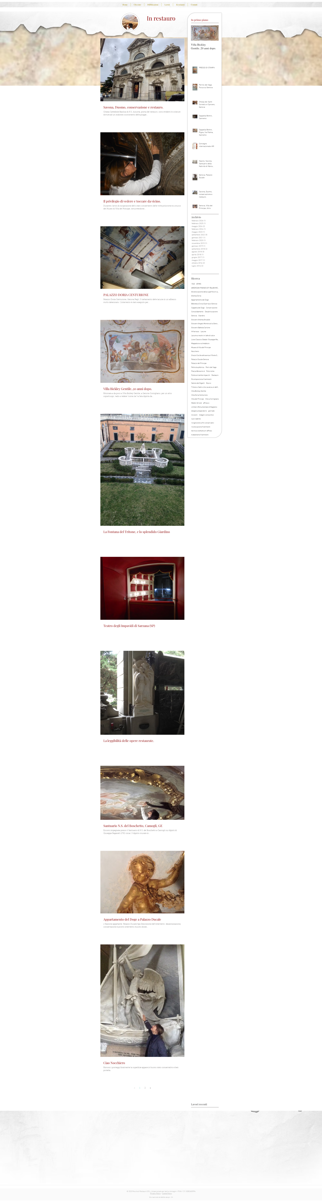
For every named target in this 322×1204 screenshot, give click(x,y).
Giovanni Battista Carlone (200, 328)
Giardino (201, 316)
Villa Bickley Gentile (198, 391)
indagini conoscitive (206, 415)
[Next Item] (214, 33)
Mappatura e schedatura (200, 343)
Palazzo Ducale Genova (200, 359)
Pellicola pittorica (197, 367)
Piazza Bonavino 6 (198, 371)
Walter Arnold (196, 403)
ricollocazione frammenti (200, 427)
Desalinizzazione (211, 312)
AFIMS (198, 284)
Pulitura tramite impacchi (200, 375)
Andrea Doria (196, 296)
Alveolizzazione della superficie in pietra (205, 292)
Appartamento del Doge (200, 300)
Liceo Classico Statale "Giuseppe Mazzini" (205, 340)
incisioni (194, 415)
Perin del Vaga (211, 367)
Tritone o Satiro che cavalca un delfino (205, 387)
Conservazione (211, 308)
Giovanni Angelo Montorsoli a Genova (205, 324)
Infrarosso (195, 332)
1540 (193, 284)
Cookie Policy (167, 1194)
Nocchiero (195, 351)
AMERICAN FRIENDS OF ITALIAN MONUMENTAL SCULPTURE (205, 288)
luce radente (196, 419)
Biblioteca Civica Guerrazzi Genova (204, 304)
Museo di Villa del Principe (201, 348)
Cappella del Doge (198, 308)
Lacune (203, 332)
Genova (194, 316)
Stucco (208, 383)
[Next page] (150, 1088)
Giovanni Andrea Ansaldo (200, 320)
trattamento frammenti (199, 435)
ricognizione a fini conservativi (202, 423)
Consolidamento (197, 312)
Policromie (210, 371)
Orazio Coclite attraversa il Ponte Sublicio (205, 355)
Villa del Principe (197, 399)
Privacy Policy (155, 1194)
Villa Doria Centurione (199, 395)
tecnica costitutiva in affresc (201, 431)
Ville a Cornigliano (212, 399)
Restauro (215, 375)
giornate (211, 411)
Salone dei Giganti (198, 383)
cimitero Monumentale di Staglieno (204, 407)
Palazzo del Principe (198, 363)
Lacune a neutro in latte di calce (203, 336)
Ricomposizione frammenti (201, 379)
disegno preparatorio (199, 411)
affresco (206, 403)
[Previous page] (134, 1088)
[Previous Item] (195, 33)
